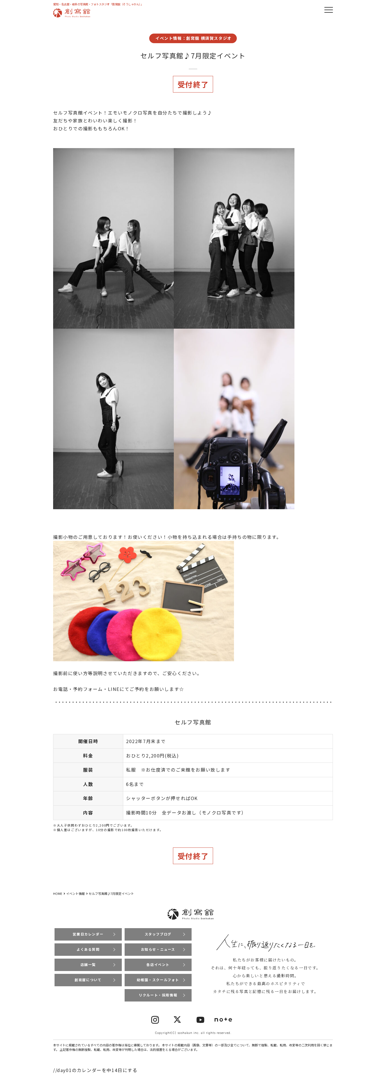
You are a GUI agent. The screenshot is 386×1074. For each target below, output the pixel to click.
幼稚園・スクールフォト (158, 979)
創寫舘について (88, 979)
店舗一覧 (88, 964)
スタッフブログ (158, 934)
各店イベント (158, 964)
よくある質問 (88, 949)
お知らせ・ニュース (158, 949)
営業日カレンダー (88, 934)
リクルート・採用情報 (158, 994)
